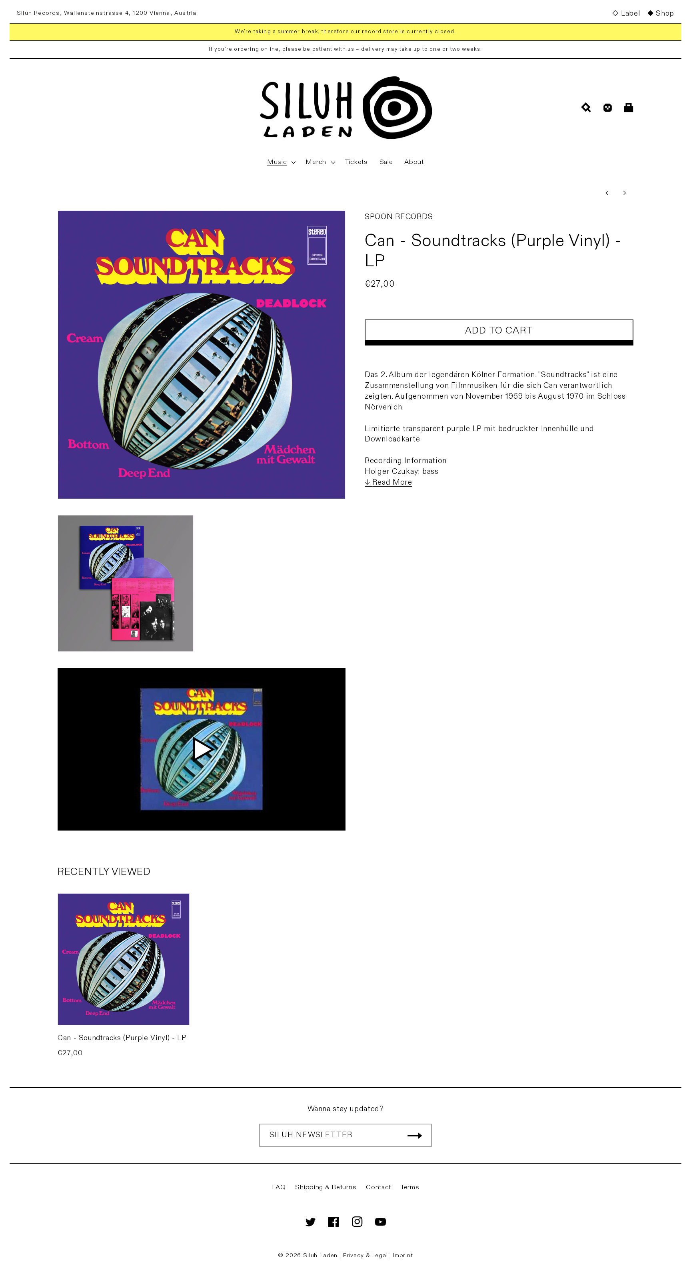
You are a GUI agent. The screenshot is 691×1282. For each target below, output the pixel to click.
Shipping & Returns (325, 1187)
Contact (378, 1187)
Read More (392, 482)
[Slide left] (607, 193)
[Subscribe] (414, 1135)
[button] (281, 162)
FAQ (279, 1187)
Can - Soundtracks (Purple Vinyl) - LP (122, 1037)
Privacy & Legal (366, 1255)
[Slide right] (624, 193)
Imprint (403, 1255)
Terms (410, 1187)
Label (630, 13)
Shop (665, 13)
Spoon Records (399, 217)
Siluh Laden (320, 1255)
